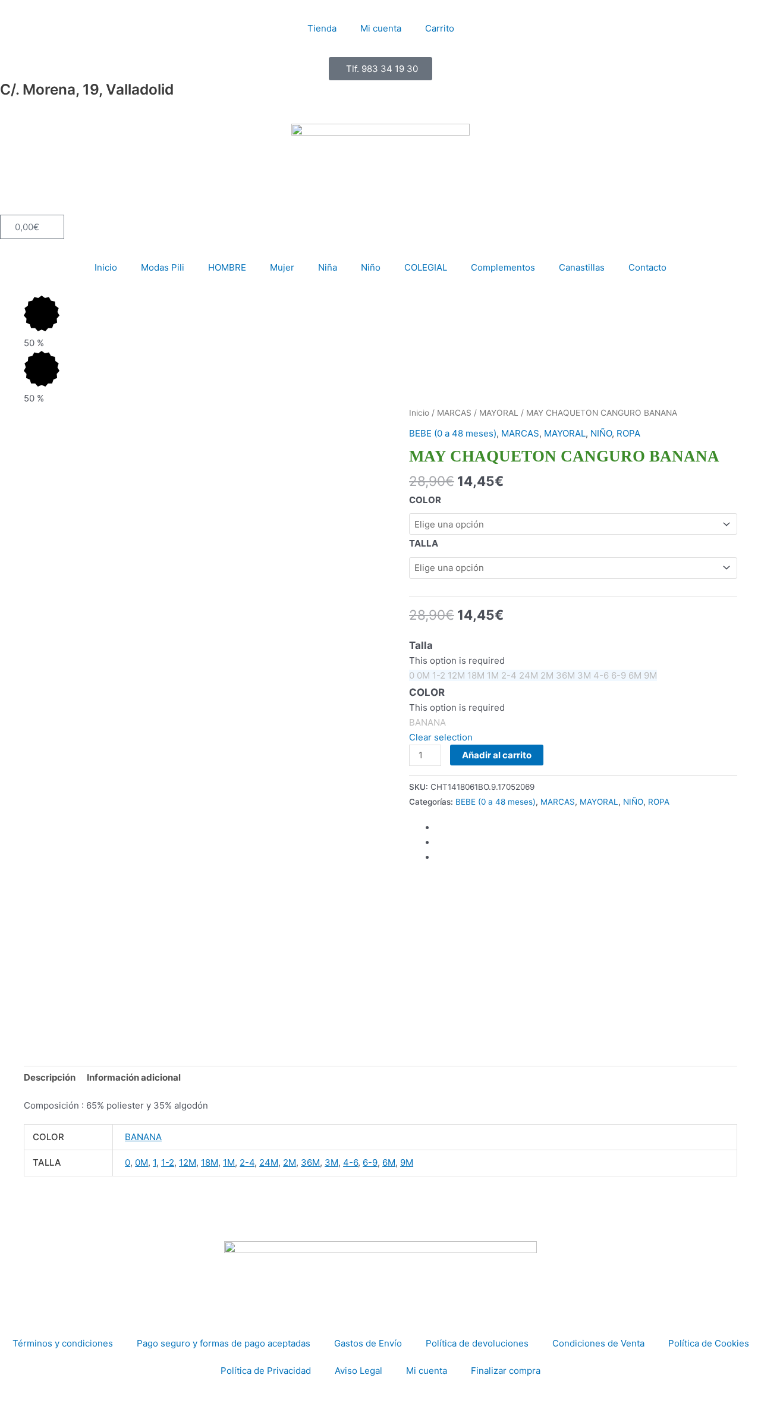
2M (289, 1162)
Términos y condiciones (62, 1343)
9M (406, 1162)
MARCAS (454, 413)
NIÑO (601, 433)
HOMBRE (227, 267)
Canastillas (582, 267)
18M (209, 1162)
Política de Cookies (708, 1343)
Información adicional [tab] (134, 1077)
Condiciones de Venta (598, 1343)
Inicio (106, 267)
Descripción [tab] (50, 1077)
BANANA (143, 1137)
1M (229, 1162)
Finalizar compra (505, 1370)
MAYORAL (498, 413)
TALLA (423, 543)
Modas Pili (162, 267)
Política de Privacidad (266, 1370)
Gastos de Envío (368, 1343)
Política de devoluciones (477, 1343)
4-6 (350, 1162)
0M (141, 1162)
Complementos (503, 267)
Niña (327, 267)
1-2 (167, 1162)
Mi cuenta (380, 28)
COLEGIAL (425, 267)
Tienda (322, 28)
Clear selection (441, 737)
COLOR (425, 500)
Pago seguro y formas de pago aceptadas (223, 1343)
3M (331, 1162)
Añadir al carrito (497, 755)
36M (310, 1162)
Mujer (282, 267)
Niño (370, 267)
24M (268, 1162)
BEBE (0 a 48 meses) (452, 433)
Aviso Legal (358, 1370)
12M (187, 1162)
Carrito (439, 28)
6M (388, 1162)
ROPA (628, 433)
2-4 (247, 1162)
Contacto (647, 267)
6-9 (370, 1162)
